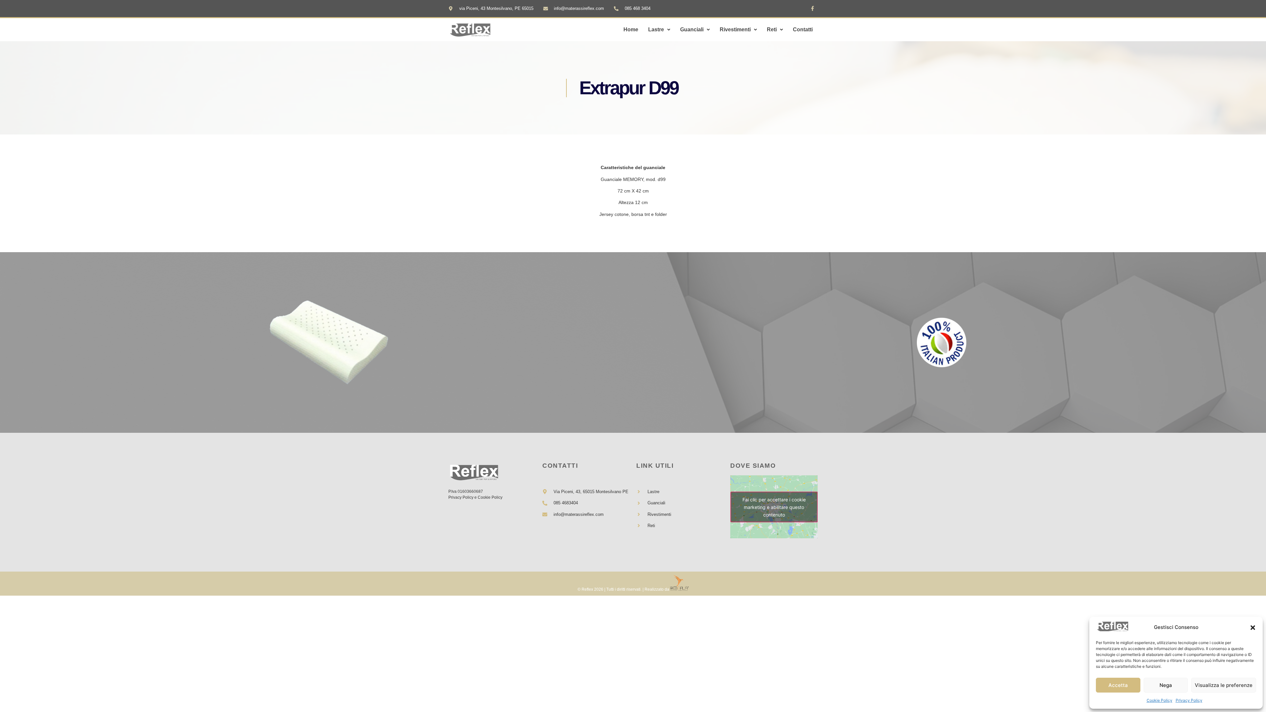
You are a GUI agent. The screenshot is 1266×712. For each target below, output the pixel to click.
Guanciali (692, 29)
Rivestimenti (735, 29)
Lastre (656, 29)
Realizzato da (657, 589)
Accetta (1118, 685)
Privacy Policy (1189, 700)
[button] (1253, 627)
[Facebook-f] (813, 8)
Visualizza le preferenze (1223, 685)
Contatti (803, 29)
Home (630, 29)
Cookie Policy (1159, 700)
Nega (1166, 685)
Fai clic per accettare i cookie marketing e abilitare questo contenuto (774, 506)
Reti (772, 29)
